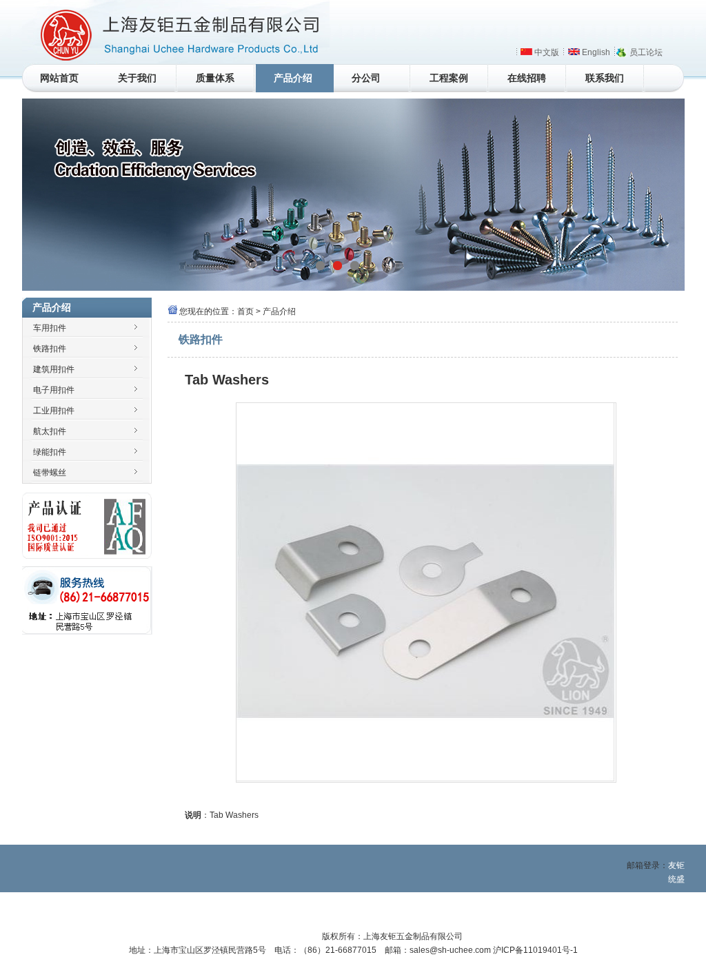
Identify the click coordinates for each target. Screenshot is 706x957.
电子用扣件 (53, 390)
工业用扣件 (53, 410)
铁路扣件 (49, 348)
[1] (337, 265)
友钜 (676, 865)
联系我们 (604, 78)
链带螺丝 (49, 472)
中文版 (546, 52)
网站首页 (59, 78)
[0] (320, 265)
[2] (355, 265)
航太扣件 (49, 431)
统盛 (676, 879)
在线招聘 (526, 78)
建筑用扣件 (53, 369)
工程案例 (449, 78)
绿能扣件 (49, 452)
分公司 (366, 78)
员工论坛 (646, 52)
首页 (245, 311)
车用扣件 (49, 328)
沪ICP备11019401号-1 (535, 950)
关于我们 (137, 78)
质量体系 (215, 78)
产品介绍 (293, 78)
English (596, 52)
